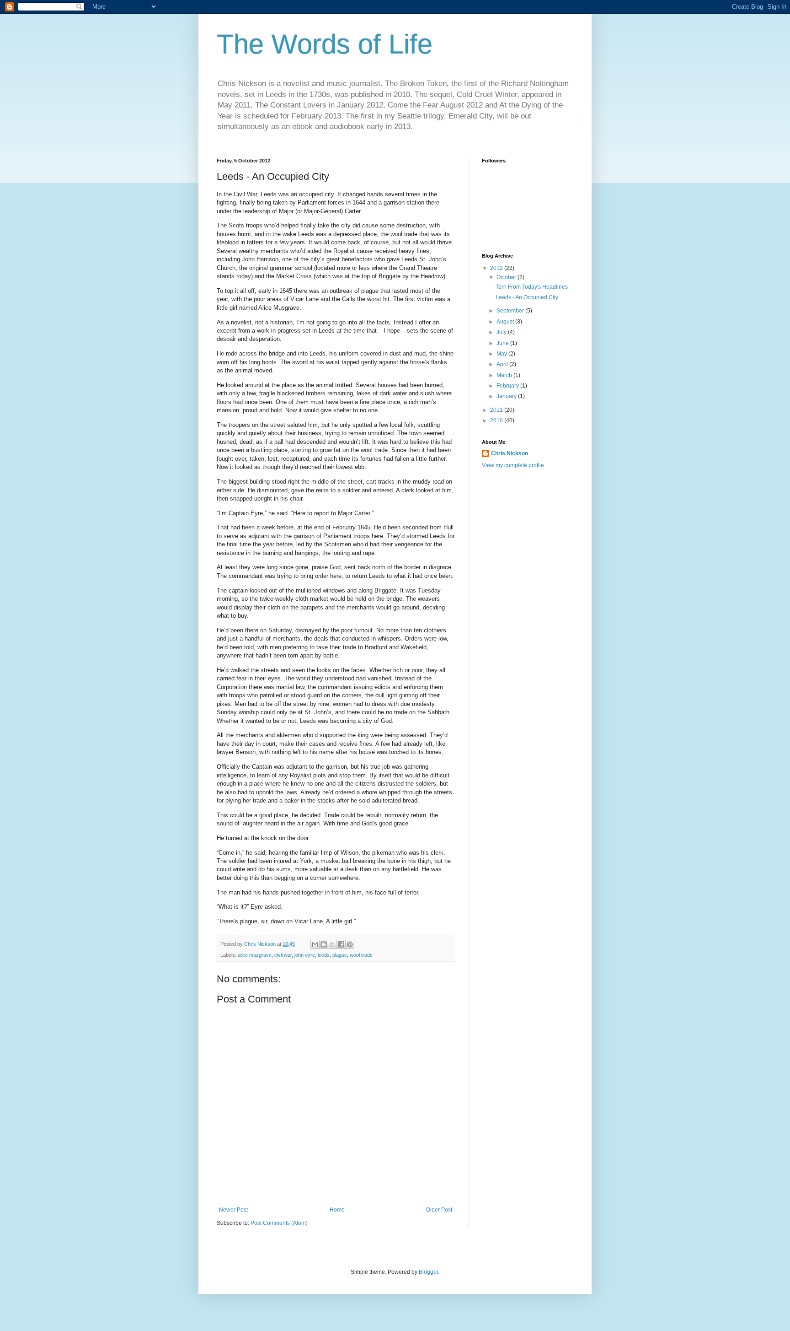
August (505, 321)
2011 (497, 410)
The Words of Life (324, 44)
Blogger (428, 1272)
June (503, 343)
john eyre (304, 955)
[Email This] (315, 944)
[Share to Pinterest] (349, 944)
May (502, 353)
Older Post (439, 1210)
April (502, 364)
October (507, 277)
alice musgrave (255, 955)
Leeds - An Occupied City (527, 297)
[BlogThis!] (323, 944)
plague (339, 955)
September (510, 310)
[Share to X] (332, 944)
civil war (283, 955)
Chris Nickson (509, 453)
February (508, 386)
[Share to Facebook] (341, 944)
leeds (324, 955)
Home (337, 1210)
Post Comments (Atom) (279, 1223)
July (502, 332)
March (504, 375)
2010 (497, 420)
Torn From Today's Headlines (532, 287)
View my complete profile (513, 465)
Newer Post (233, 1210)
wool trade (361, 955)
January (507, 396)
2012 (497, 268)
